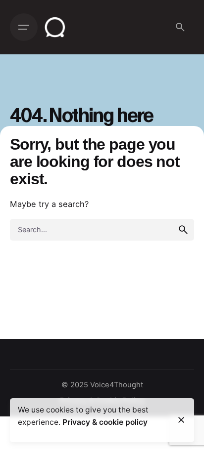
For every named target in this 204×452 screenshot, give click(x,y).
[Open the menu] (24, 27)
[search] (183, 230)
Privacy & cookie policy (105, 422)
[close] (181, 420)
